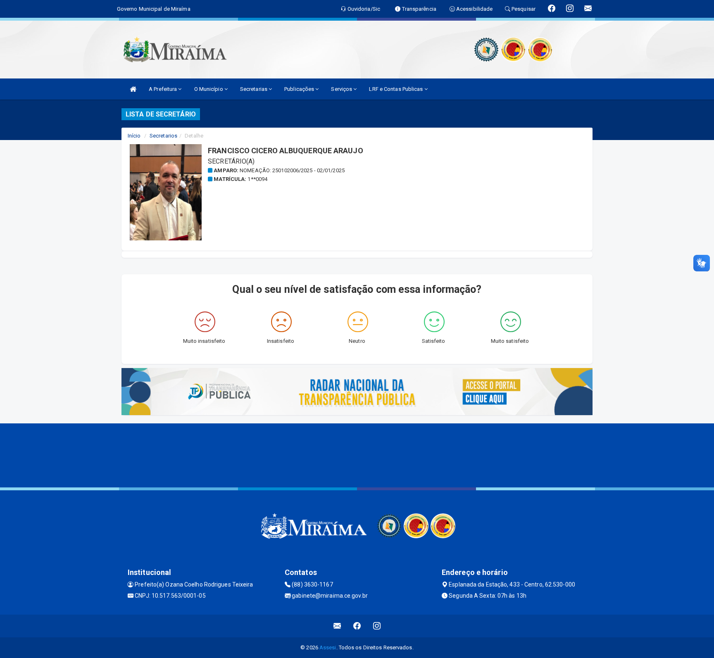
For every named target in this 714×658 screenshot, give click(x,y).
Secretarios (163, 136)
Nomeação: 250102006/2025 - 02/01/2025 (292, 170)
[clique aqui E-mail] (337, 626)
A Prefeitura (163, 89)
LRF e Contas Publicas (396, 89)
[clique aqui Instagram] (377, 626)
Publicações (299, 89)
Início (134, 136)
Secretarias (254, 89)
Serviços (342, 89)
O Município (209, 89)
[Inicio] (133, 89)
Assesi (327, 647)
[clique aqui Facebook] (357, 626)
